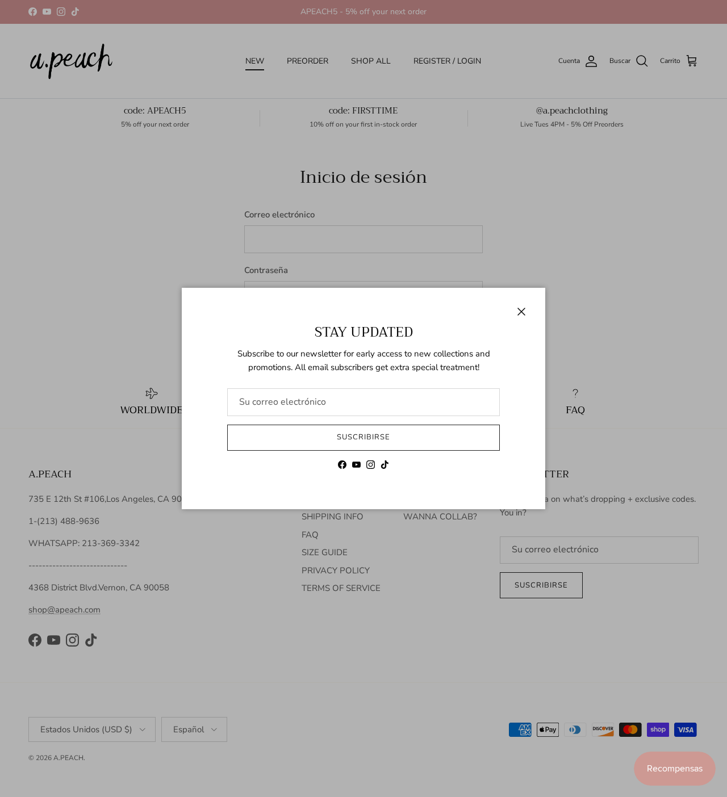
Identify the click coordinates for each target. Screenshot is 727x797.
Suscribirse (363, 437)
